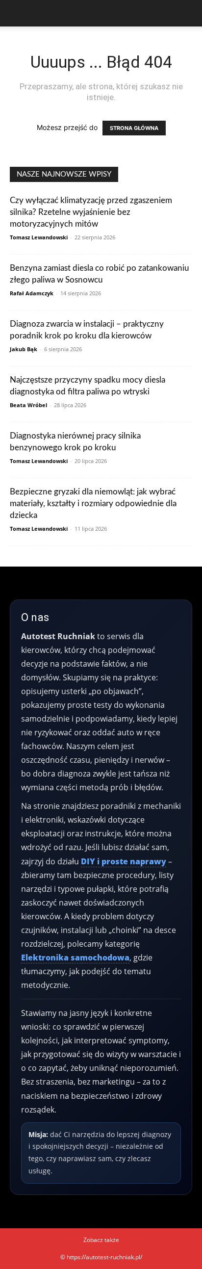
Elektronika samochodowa (75, 957)
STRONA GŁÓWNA (134, 128)
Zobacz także (101, 1240)
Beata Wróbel (28, 405)
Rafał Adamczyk (31, 293)
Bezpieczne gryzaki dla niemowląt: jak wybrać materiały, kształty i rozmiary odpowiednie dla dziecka (93, 503)
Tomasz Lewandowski (39, 237)
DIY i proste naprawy (123, 861)
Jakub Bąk (23, 349)
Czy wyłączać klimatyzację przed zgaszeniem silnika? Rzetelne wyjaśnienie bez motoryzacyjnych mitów (91, 212)
